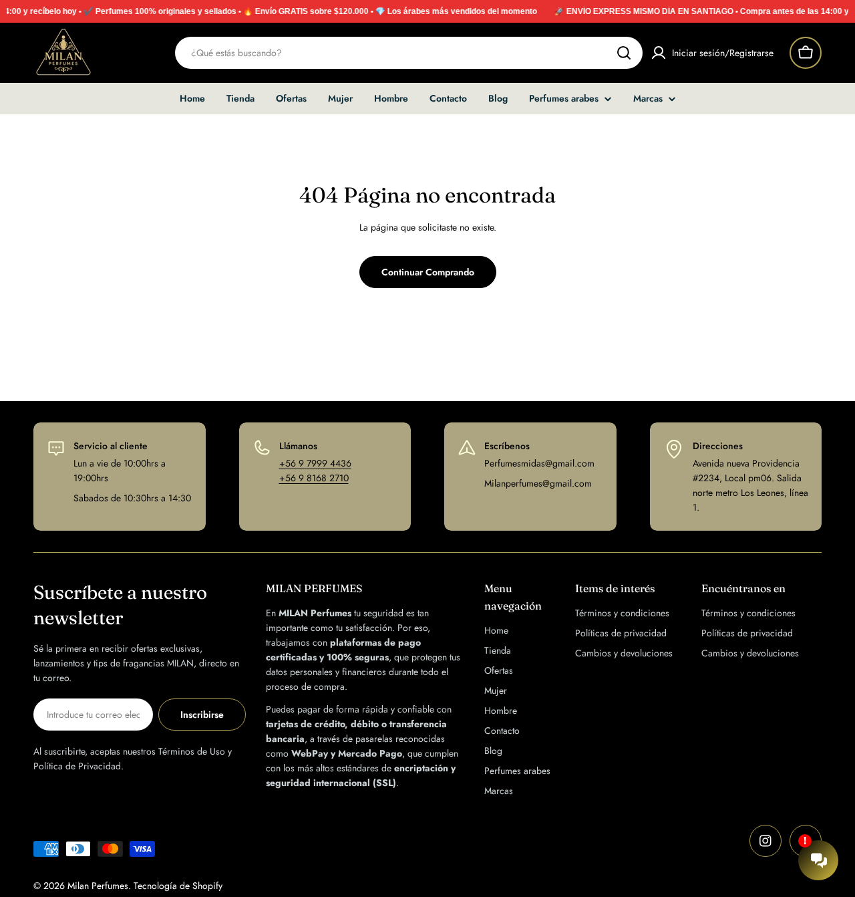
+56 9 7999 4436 (315, 463)
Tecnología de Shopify (178, 885)
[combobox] (409, 53)
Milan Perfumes (97, 885)
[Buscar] (624, 53)
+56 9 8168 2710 (314, 478)
